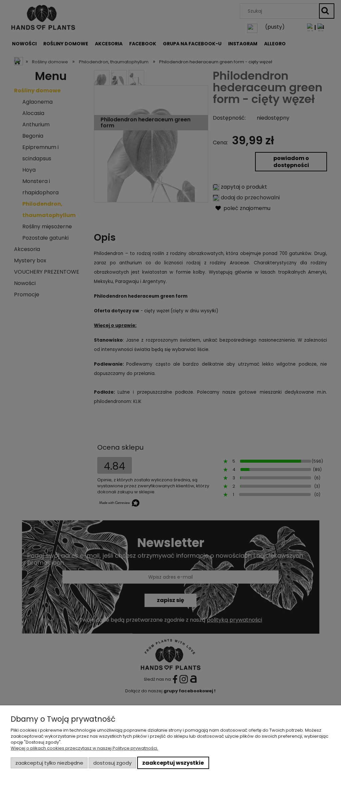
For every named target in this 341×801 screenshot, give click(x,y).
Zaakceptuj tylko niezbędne (49, 762)
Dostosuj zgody (112, 762)
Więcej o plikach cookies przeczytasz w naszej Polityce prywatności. (84, 748)
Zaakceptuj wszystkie (173, 763)
